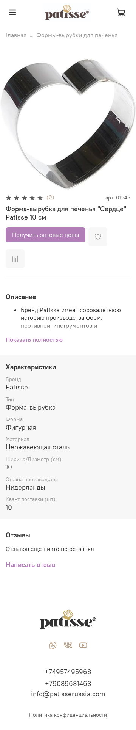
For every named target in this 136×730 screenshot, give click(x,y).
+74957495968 (68, 671)
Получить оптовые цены (45, 235)
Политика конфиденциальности (68, 714)
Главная (16, 35)
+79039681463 (68, 683)
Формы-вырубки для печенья (76, 35)
